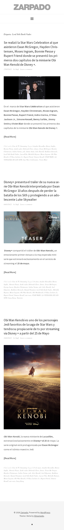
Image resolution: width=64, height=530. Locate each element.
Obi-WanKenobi (37, 292)
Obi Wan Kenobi (26, 292)
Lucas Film (43, 476)
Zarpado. (25, 512)
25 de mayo (37, 468)
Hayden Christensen (21, 287)
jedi (24, 151)
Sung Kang (12, 298)
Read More (9, 136)
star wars (28, 295)
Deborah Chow (28, 149)
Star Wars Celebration (30, 160)
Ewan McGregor (45, 149)
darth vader (18, 149)
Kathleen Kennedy (51, 151)
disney (36, 149)
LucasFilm (23, 154)
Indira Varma (17, 151)
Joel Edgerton (46, 473)
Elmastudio (39, 516)
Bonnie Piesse (8, 149)
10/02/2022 (8, 338)
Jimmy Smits (30, 151)
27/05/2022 (8, 69)
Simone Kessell (39, 157)
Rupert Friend (28, 157)
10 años (36, 281)
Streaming (23, 146)
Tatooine (20, 298)
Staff (17, 69)
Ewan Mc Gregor (51, 470)
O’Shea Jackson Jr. (16, 157)
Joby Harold (39, 151)
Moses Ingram (45, 154)
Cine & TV (15, 146)
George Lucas (8, 287)
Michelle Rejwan (34, 154)
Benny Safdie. (51, 146)
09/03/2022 (8, 204)
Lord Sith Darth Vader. (11, 154)
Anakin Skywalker (39, 146)
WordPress (45, 512)
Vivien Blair (43, 160)
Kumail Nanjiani (30, 290)
